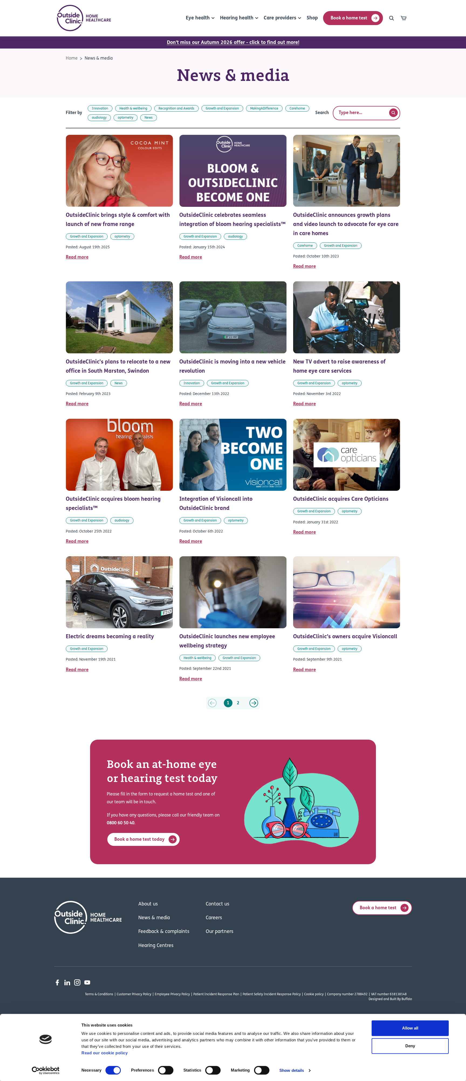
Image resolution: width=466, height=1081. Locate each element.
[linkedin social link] (67, 982)
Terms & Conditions (99, 994)
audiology (99, 117)
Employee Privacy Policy (172, 994)
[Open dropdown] (391, 18)
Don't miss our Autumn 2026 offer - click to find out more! (233, 42)
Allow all (410, 1028)
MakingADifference (264, 108)
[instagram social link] (77, 982)
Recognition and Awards (176, 108)
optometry (125, 117)
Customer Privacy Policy (134, 994)
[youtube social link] (87, 982)
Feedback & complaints (163, 931)
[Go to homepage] (84, 18)
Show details (291, 1070)
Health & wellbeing (133, 108)
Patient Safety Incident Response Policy (272, 994)
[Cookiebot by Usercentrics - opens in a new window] (45, 1070)
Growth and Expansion (222, 108)
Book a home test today (139, 839)
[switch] (165, 1070)
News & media (99, 58)
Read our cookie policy (104, 1053)
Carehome (297, 108)
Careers (214, 918)
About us (148, 904)
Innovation (100, 108)
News (149, 117)
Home (72, 58)
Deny (410, 1046)
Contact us (217, 904)
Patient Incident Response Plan (216, 994)
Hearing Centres (155, 945)
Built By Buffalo (401, 999)
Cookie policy (314, 994)
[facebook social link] (57, 982)
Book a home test (349, 18)
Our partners (219, 931)
